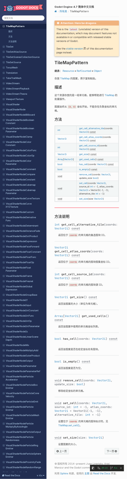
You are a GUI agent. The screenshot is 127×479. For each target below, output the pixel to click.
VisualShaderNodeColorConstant (18, 144)
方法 (10, 36)
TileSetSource (13, 62)
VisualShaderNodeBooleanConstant (20, 122)
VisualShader (13, 104)
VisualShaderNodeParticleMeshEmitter (22, 417)
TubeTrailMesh (13, 78)
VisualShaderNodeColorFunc (21, 150)
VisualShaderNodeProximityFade (23, 462)
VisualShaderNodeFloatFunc (21, 257)
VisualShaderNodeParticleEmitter (19, 408)
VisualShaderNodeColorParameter (18, 162)
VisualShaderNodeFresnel (19, 281)
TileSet (9, 46)
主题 (86, 473)
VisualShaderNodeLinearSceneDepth (22, 338)
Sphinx (64, 473)
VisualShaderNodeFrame (19, 276)
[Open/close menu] (4, 26)
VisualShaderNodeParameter (21, 366)
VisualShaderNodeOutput (19, 360)
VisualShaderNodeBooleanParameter (20, 130)
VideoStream (13, 83)
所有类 (63, 11)
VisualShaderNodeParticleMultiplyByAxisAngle (19, 425)
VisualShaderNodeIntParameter (23, 326)
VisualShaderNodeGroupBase (21, 294)
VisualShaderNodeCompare (20, 174)
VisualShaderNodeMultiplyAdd (22, 350)
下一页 (111, 451)
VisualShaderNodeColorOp (20, 155)
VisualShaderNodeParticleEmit (22, 401)
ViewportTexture (15, 99)
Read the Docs (101, 473)
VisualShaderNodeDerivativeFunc (21, 219)
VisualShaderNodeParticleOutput (23, 432)
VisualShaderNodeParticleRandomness (19, 439)
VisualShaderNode (15, 109)
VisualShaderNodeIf (17, 300)
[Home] (56, 11)
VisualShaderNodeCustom (20, 212)
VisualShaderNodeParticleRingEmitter (22, 447)
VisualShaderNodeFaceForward (22, 246)
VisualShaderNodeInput (18, 305)
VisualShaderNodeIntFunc (20, 315)
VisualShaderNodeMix (17, 345)
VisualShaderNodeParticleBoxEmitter (22, 386)
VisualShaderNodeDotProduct (22, 236)
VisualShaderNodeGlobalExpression (19, 288)
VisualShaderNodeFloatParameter (18, 269)
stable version (74, 48)
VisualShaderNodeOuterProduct (23, 355)
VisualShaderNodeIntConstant (22, 310)
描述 (10, 31)
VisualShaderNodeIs (17, 331)
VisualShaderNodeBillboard (20, 114)
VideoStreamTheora (16, 94)
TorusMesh (12, 67)
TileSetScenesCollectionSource (22, 57)
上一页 (63, 451)
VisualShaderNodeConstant (20, 179)
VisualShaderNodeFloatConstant (23, 251)
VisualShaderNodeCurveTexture (23, 198)
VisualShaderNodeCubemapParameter (21, 192)
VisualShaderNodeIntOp (19, 321)
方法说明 (12, 41)
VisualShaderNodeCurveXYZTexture (19, 205)
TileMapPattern (15, 26)
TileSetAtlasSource (16, 51)
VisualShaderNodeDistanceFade (23, 231)
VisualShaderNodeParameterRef (23, 371)
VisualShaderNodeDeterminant (22, 225)
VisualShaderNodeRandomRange (23, 467)
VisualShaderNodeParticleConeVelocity (22, 395)
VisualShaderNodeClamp (19, 136)
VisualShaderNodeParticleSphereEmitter (23, 455)
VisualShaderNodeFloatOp (20, 262)
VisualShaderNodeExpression (21, 241)
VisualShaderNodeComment (21, 169)
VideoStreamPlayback (17, 88)
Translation (12, 72)
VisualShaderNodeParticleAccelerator (19, 378)
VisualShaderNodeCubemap (21, 184)
